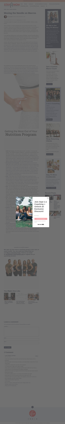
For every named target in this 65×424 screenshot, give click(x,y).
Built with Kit (41, 224)
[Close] (48, 198)
